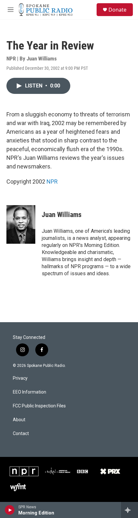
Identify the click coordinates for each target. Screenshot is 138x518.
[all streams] (129, 510)
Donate (117, 10)
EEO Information (29, 392)
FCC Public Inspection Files (39, 406)
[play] (10, 510)
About (19, 419)
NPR (52, 181)
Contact (21, 433)
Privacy (20, 378)
